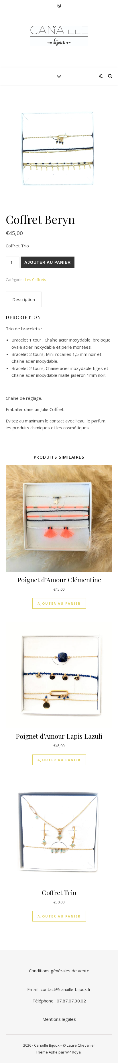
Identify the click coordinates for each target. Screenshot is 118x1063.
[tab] (24, 299)
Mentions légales (59, 1019)
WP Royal (73, 1052)
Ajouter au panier (47, 262)
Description (23, 299)
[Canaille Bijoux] (59, 36)
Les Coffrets (35, 279)
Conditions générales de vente (59, 970)
